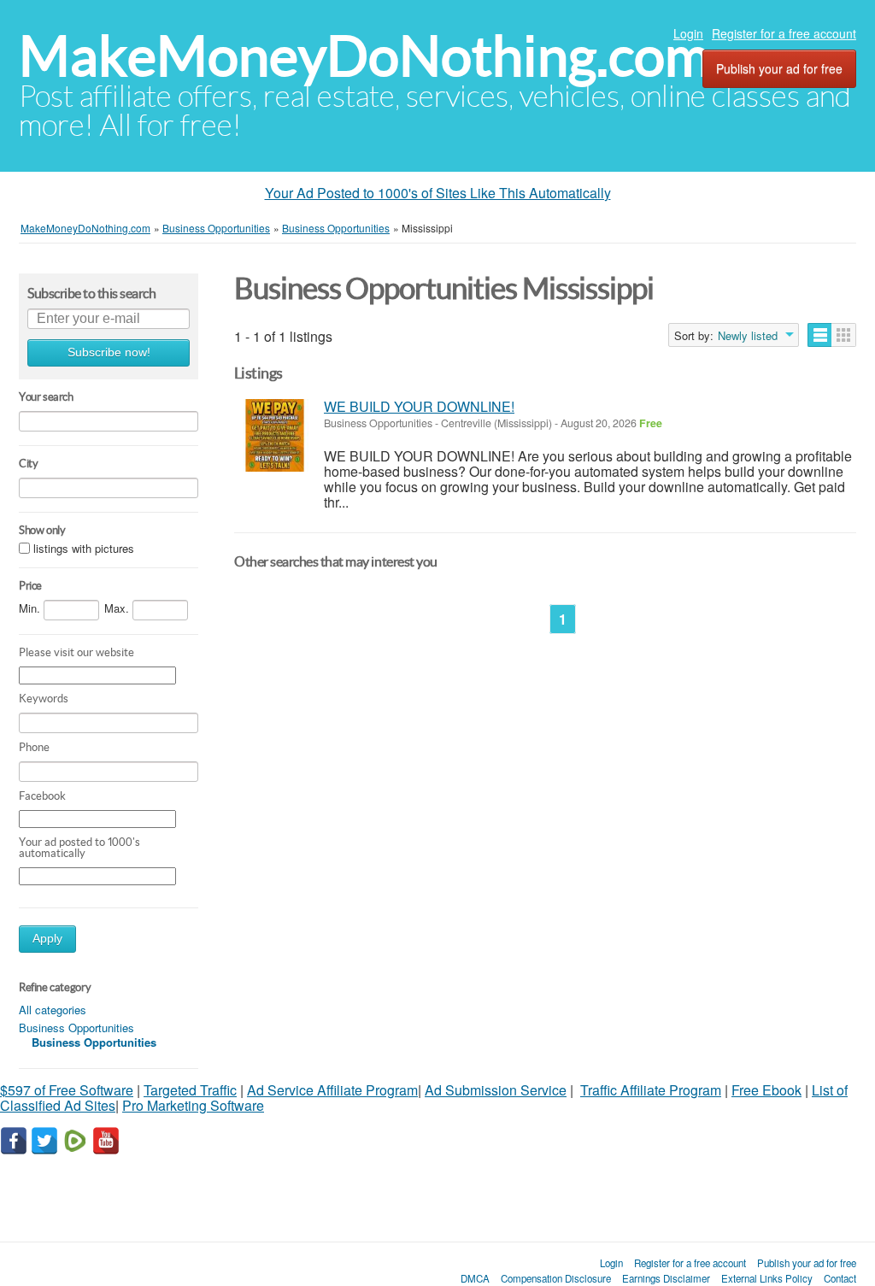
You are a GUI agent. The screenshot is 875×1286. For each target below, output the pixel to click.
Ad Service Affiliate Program (332, 1090)
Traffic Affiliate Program (650, 1090)
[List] (819, 335)
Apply (47, 938)
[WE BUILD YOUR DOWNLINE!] (274, 435)
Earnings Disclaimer (666, 1278)
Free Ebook (766, 1090)
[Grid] (843, 335)
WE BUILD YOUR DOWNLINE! (419, 406)
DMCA (475, 1278)
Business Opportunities (76, 1027)
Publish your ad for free (779, 68)
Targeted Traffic (190, 1090)
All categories (52, 1009)
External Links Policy (767, 1278)
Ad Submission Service (496, 1090)
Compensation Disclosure (556, 1278)
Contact (840, 1278)
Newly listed (748, 336)
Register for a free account (784, 33)
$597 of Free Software (66, 1090)
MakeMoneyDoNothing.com (364, 56)
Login (688, 33)
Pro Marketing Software (193, 1105)
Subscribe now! (109, 352)
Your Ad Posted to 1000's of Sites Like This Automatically (438, 193)
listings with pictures (83, 548)
